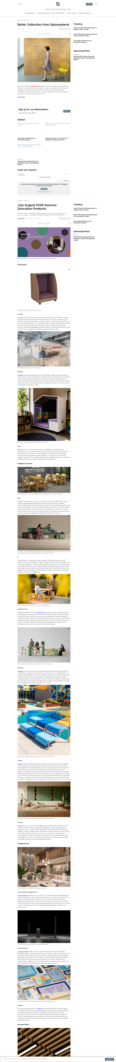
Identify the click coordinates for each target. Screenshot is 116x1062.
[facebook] (39, 34)
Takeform (39, 1016)
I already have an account (44, 191)
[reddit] (46, 34)
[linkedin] (41, 34)
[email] (48, 34)
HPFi (56, 504)
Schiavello (20, 676)
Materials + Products (85, 13)
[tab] (21, 174)
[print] (69, 34)
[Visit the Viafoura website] (67, 180)
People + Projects (72, 13)
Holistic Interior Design (58, 13)
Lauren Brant (21, 218)
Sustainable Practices (43, 13)
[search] (21, 4)
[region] (44, 177)
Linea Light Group (23, 959)
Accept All (109, 1059)
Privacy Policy (44, 1058)
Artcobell (34, 327)
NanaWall (20, 375)
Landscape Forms (41, 615)
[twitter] (44, 34)
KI (20, 563)
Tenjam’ (20, 769)
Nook (19, 452)
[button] (19, 4)
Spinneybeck (21, 97)
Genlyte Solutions (23, 900)
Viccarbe (20, 831)
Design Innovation (30, 13)
